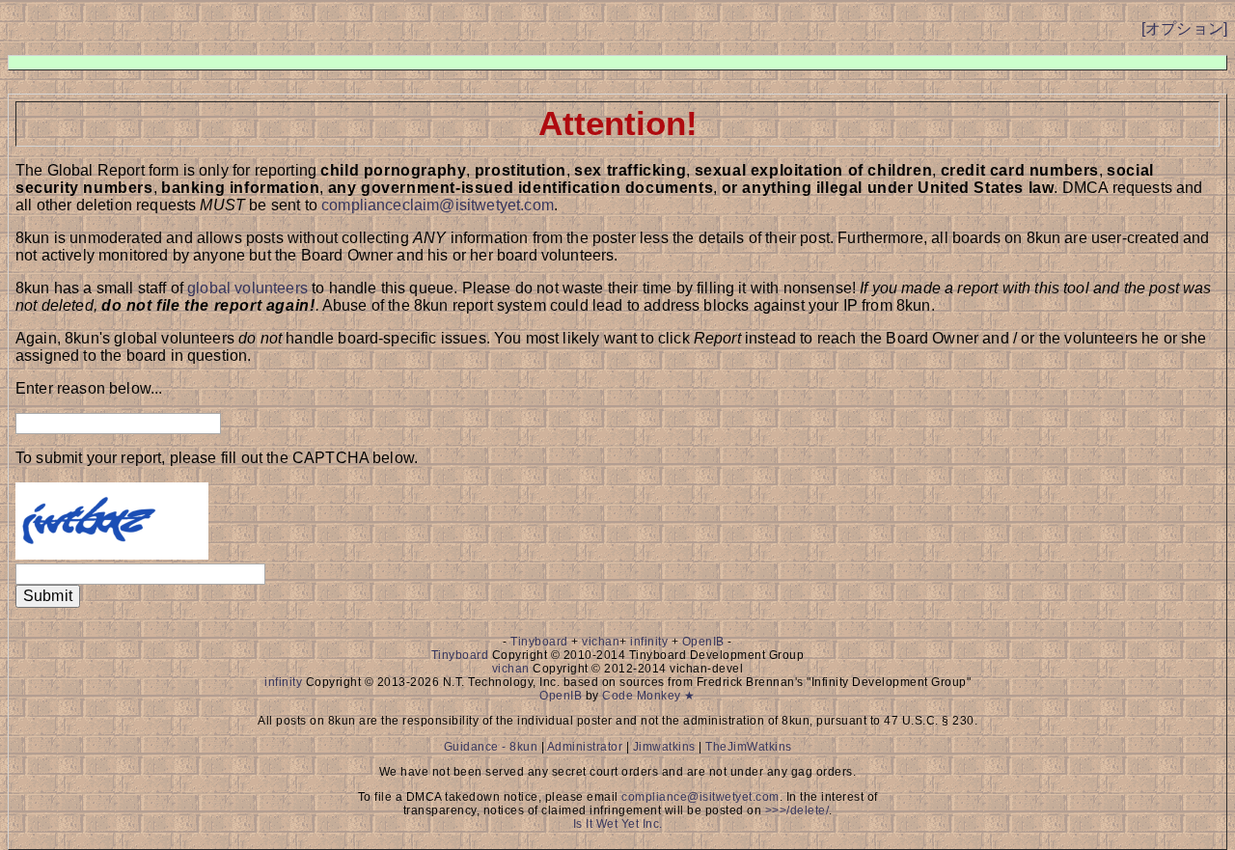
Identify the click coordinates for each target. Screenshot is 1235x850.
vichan (600, 641)
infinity (649, 641)
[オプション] (1184, 28)
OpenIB (703, 641)
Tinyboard (539, 641)
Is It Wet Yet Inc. (618, 824)
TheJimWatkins (748, 747)
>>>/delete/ (797, 810)
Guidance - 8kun (491, 747)
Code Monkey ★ (649, 695)
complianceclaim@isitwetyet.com (437, 205)
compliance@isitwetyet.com (700, 797)
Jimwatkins (664, 747)
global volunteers (247, 288)
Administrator (585, 747)
